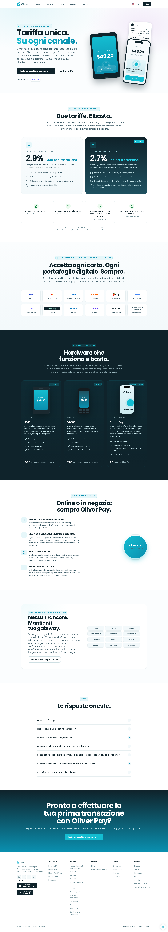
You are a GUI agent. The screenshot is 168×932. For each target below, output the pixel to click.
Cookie (137, 880)
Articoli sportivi (75, 892)
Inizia (147, 4)
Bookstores (74, 908)
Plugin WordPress (55, 873)
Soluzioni (50, 4)
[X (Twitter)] (19, 877)
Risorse (84, 4)
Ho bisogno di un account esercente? (56, 728)
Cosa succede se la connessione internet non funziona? (66, 763)
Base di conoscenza (99, 869)
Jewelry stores (75, 905)
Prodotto (38, 4)
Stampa (116, 873)
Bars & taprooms (76, 879)
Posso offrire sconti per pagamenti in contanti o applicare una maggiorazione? (78, 754)
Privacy (137, 866)
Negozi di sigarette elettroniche (77, 867)
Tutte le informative (142, 887)
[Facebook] (29, 877)
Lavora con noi (118, 869)
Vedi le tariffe (66, 71)
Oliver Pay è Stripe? (47, 720)
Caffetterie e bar (76, 872)
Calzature (74, 888)
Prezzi (62, 4)
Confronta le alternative (75, 913)
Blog (93, 866)
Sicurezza (138, 873)
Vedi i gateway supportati (43, 659)
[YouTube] (24, 877)
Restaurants (74, 875)
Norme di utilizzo (140, 883)
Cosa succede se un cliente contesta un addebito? (63, 746)
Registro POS (53, 866)
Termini (137, 869)
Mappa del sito (129, 926)
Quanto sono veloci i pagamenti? (54, 737)
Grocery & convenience (75, 896)
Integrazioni (73, 4)
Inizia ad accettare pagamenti (34, 71)
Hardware (52, 880)
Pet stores (74, 901)
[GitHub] (34, 877)
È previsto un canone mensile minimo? (57, 772)
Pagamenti (52, 869)
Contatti (116, 876)
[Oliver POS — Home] (22, 4)
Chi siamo (117, 866)
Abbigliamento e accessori (76, 883)
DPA (135, 876)
